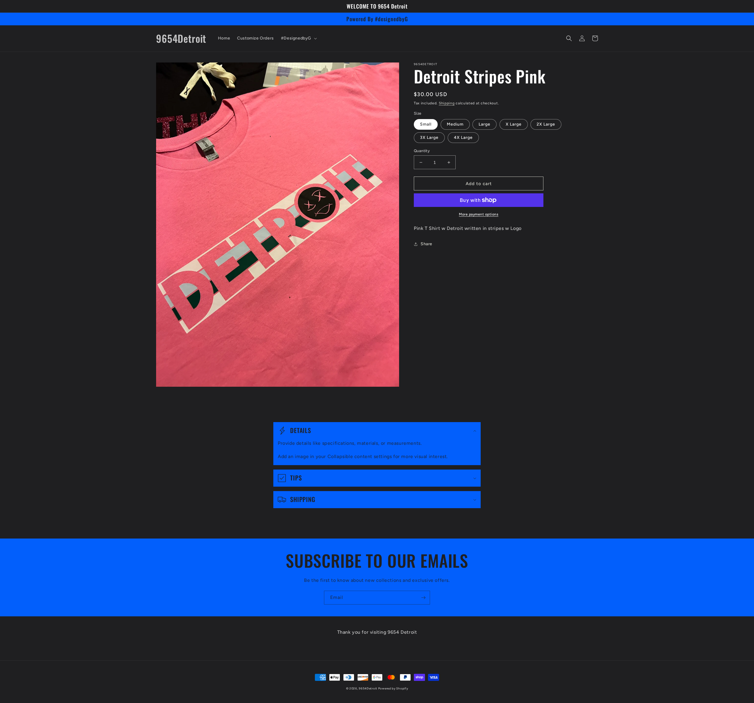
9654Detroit (368, 688)
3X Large (429, 137)
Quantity (422, 151)
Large (484, 124)
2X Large (546, 124)
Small (425, 124)
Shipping (447, 103)
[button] (298, 38)
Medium (455, 124)
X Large (514, 124)
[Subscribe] (423, 598)
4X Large (463, 137)
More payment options (478, 214)
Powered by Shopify (393, 688)
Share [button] (426, 243)
